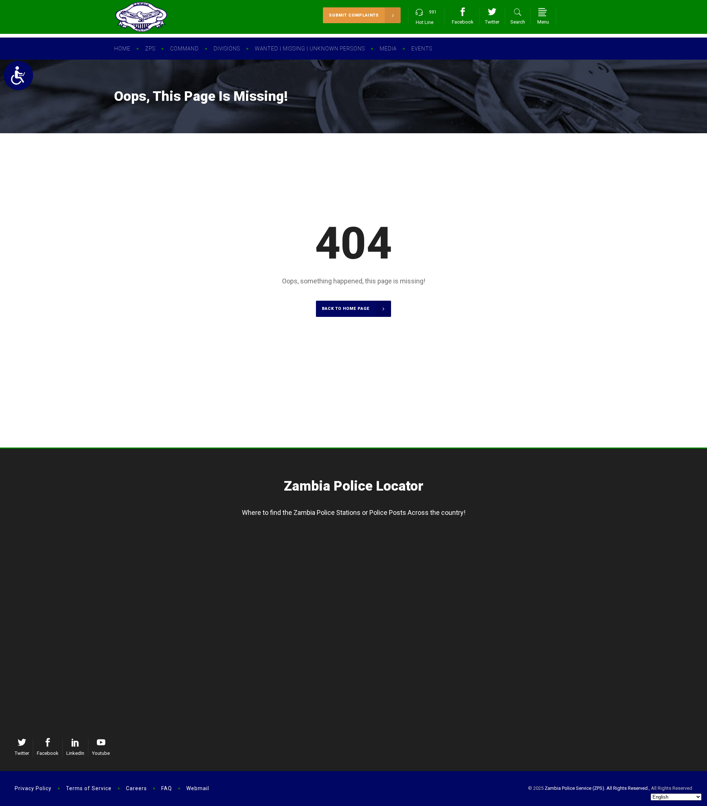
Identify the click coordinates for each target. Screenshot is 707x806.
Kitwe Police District (221, 637)
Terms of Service (89, 788)
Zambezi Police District (359, 556)
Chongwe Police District (83, 661)
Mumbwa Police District (359, 661)
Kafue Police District (83, 637)
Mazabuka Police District (496, 649)
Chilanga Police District (83, 649)
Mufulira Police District (221, 673)
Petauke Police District (634, 649)
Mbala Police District (83, 568)
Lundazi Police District (634, 637)
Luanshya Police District (221, 661)
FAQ (166, 788)
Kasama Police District (83, 544)
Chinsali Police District (634, 544)
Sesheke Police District (496, 556)
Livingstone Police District (496, 637)
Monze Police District (496, 661)
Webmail (197, 788)
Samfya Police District (221, 556)
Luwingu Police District (83, 556)
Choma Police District (496, 625)
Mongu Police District (496, 544)
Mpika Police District (634, 556)
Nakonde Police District (634, 568)
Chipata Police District (634, 625)
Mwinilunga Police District (359, 568)
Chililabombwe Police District (221, 685)
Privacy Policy (33, 788)
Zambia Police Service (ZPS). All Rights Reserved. (597, 788)
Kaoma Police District (496, 568)
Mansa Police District (221, 544)
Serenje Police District (359, 649)
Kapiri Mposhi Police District (359, 637)
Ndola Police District (221, 625)
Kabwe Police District (359, 625)
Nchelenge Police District (221, 568)
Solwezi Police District (359, 544)
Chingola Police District (221, 649)
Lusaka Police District (83, 625)
